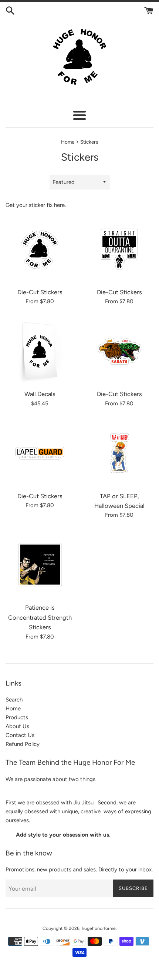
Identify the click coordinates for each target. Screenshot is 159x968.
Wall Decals (39, 394)
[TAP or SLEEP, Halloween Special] (119, 453)
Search (14, 699)
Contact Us (20, 735)
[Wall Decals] (40, 351)
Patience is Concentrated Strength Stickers (40, 617)
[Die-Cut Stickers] (40, 249)
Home (13, 708)
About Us (17, 726)
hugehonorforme (99, 928)
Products (17, 717)
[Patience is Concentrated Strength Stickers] (40, 564)
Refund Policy (23, 744)
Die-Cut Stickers (39, 292)
